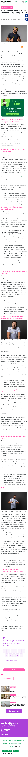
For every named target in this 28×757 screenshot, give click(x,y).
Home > (4, 7)
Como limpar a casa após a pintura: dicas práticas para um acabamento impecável (18, 697)
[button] (7, 753)
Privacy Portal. (18, 746)
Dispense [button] (15, 750)
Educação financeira (7, 678)
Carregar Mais (14, 711)
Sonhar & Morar (6, 1)
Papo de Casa (9, 7)
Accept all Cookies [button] (7, 750)
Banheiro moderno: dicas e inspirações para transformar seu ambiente (17, 690)
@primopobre (22, 176)
